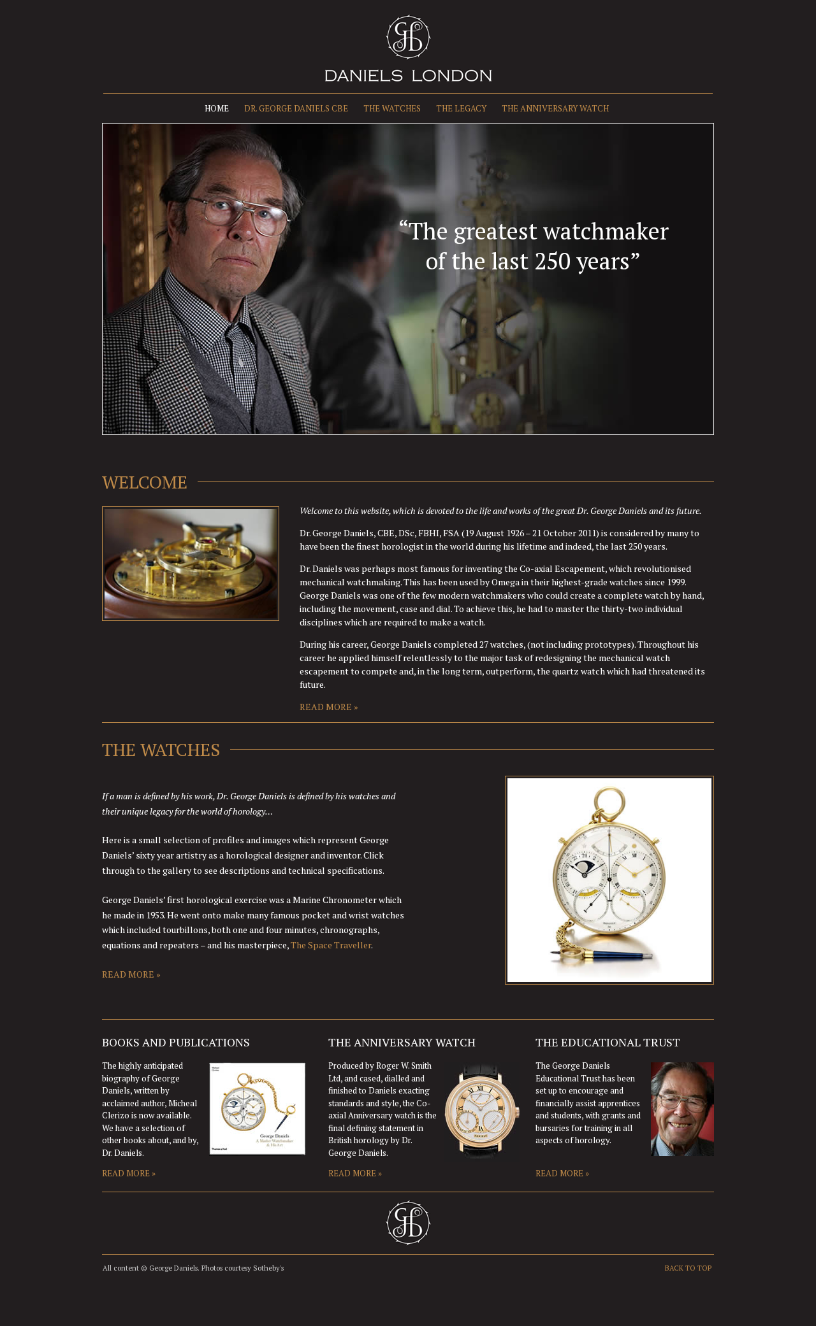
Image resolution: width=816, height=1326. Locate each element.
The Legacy (461, 108)
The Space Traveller (331, 945)
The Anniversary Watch (555, 108)
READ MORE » (329, 707)
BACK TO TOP (688, 1268)
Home (217, 108)
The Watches (392, 108)
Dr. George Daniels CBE (296, 108)
